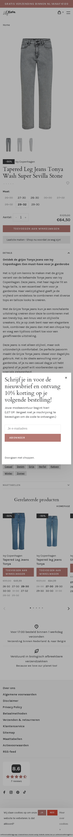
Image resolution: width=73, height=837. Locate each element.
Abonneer (17, 437)
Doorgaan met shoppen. (19, 457)
